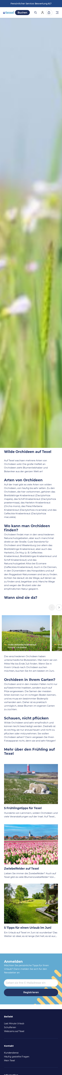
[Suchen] (35, 12)
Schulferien (10, 1027)
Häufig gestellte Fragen (16, 1056)
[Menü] (57, 13)
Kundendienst (11, 1052)
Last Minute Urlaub (14, 1023)
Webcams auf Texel (14, 1031)
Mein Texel (9, 1060)
